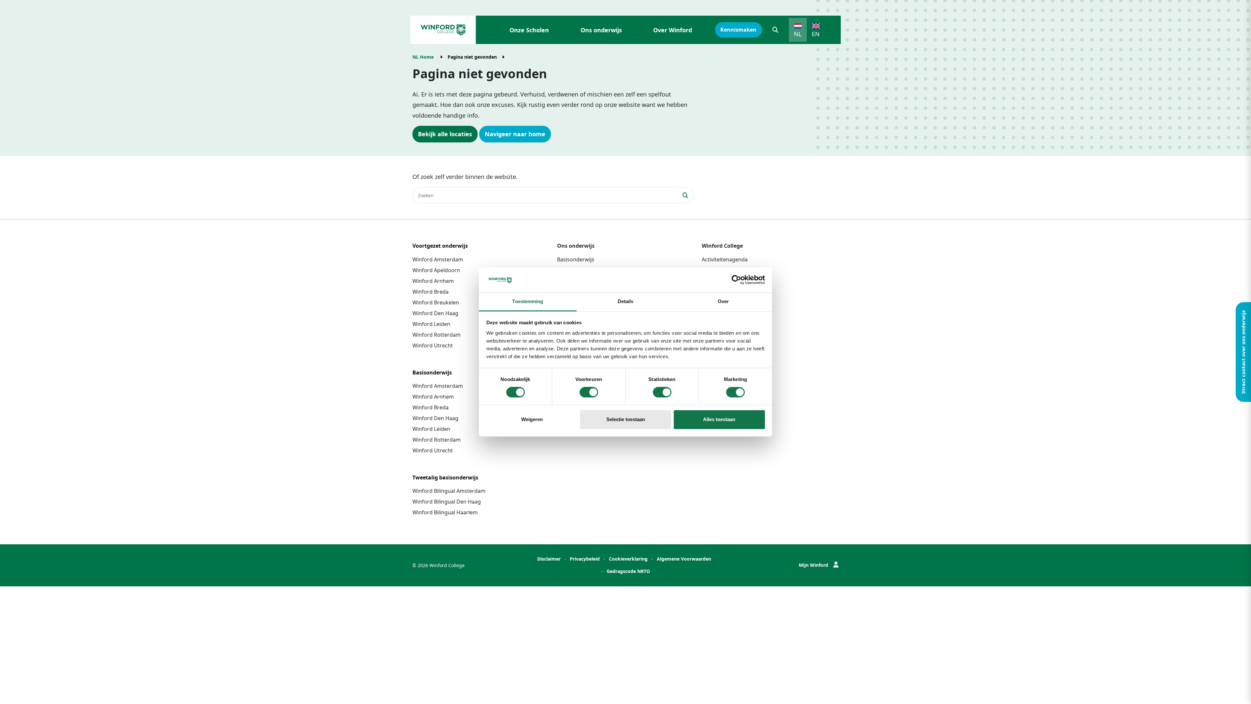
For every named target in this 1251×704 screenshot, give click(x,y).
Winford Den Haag (435, 313)
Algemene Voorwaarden (684, 559)
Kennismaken (738, 29)
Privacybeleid (585, 559)
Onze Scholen (529, 30)
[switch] (589, 392)
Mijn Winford (813, 565)
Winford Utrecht (432, 345)
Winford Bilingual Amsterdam (448, 490)
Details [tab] (626, 301)
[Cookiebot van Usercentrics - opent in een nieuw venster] (736, 280)
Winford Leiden (431, 324)
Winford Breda (430, 291)
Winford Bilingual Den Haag (446, 501)
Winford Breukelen (435, 302)
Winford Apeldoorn (436, 270)
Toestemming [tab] (527, 301)
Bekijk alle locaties (445, 134)
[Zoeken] (685, 195)
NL (797, 34)
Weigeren (532, 419)
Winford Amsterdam (437, 259)
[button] (775, 29)
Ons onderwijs (601, 30)
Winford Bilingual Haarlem (445, 512)
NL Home (423, 57)
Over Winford (672, 30)
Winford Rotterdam (436, 334)
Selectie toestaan (625, 419)
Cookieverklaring (628, 559)
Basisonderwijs (575, 259)
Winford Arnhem (433, 281)
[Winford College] (443, 30)
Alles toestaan (719, 419)
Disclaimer (549, 559)
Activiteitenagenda (725, 259)
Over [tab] (723, 301)
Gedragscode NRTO (628, 571)
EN (816, 34)
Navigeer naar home (515, 134)
